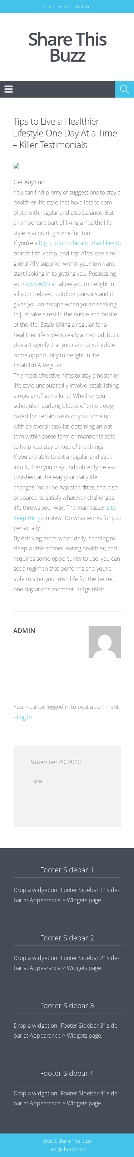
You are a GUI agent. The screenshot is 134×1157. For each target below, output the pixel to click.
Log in (24, 717)
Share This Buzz (67, 47)
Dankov (78, 1149)
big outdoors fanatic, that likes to (80, 243)
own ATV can (42, 284)
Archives (84, 6)
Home (47, 6)
